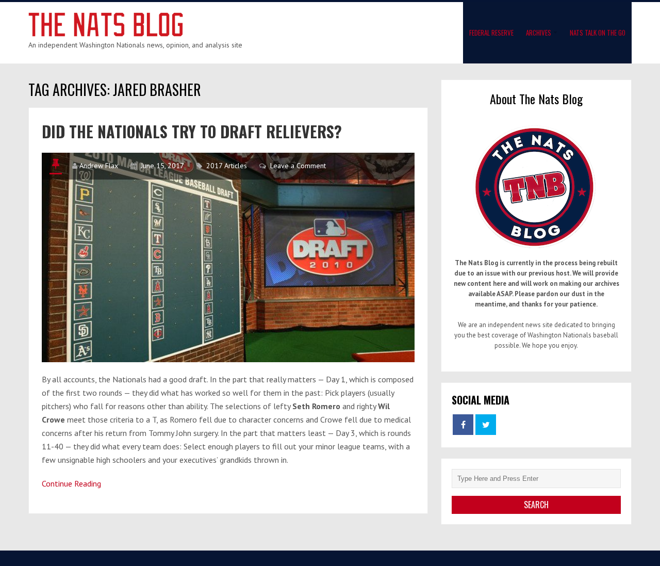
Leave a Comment (298, 165)
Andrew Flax (98, 165)
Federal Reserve (491, 32)
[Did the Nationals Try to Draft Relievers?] (228, 257)
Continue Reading (71, 483)
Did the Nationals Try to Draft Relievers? (192, 131)
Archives (538, 32)
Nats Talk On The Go (597, 32)
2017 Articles (226, 165)
